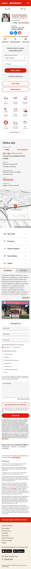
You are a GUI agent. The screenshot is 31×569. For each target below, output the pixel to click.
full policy (14, 488)
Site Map (4, 542)
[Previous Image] (5, 310)
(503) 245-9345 (8, 179)
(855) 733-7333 (5, 438)
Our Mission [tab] (8, 270)
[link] (15, 3)
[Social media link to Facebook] (11, 33)
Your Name (6, 328)
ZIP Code (8, 64)
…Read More (25, 297)
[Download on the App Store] (7, 551)
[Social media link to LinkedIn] (15, 33)
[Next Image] (26, 310)
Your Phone (6, 334)
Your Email (6, 340)
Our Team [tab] (23, 270)
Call (4, 153)
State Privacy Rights (7, 540)
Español (4, 3)
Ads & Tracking (5, 528)
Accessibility (5, 533)
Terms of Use (5, 535)
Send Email (15, 415)
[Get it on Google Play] (18, 551)
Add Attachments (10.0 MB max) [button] (15, 405)
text (8, 153)
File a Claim (15, 83)
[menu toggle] (28, 3)
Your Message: (7, 383)
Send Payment (15, 89)
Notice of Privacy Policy (8, 538)
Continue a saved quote (16, 76)
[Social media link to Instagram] (19, 33)
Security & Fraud (6, 530)
